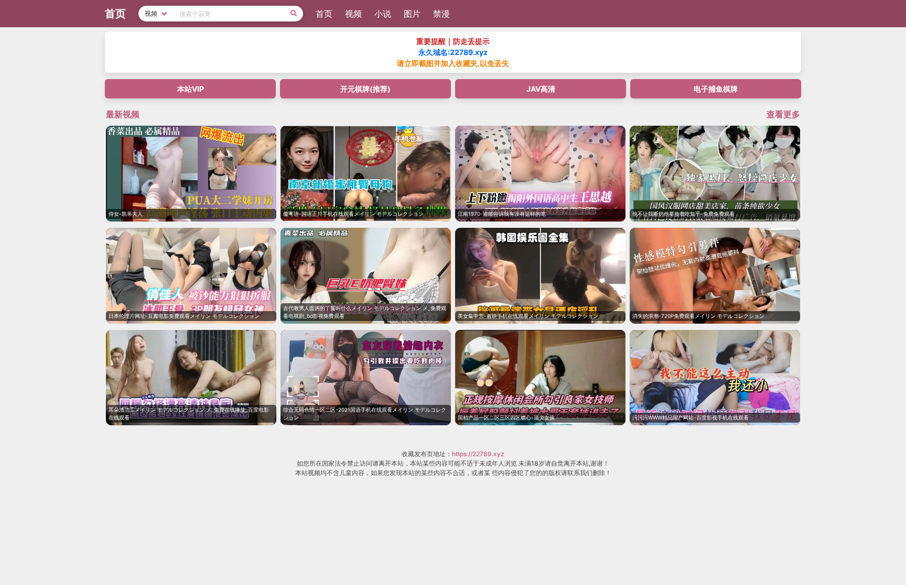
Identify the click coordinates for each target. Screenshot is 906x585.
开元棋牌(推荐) (365, 88)
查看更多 (783, 114)
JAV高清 (540, 88)
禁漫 (441, 13)
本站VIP (190, 88)
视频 (353, 13)
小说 (382, 13)
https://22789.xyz (478, 454)
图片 (412, 13)
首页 (324, 13)
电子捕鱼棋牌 (716, 88)
